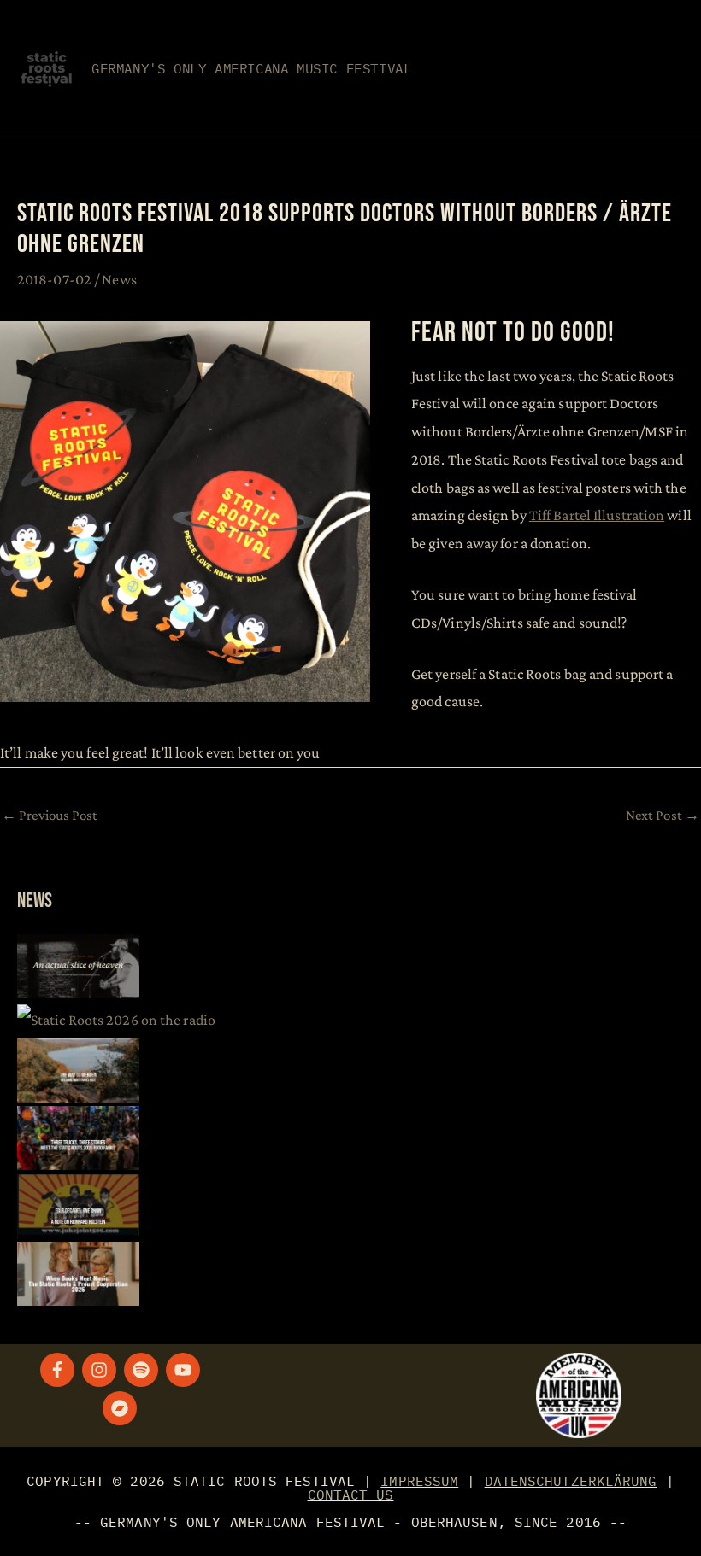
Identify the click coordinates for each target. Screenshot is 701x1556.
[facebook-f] (60, 1370)
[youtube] (185, 1370)
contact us (351, 1494)
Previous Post (50, 815)
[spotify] (143, 1370)
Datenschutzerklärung (571, 1480)
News (119, 279)
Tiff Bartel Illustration (596, 515)
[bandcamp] (122, 1408)
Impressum (419, 1480)
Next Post (662, 815)
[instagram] (101, 1370)
